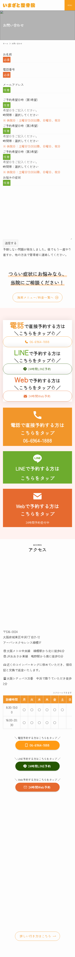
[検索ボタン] (59, 5)
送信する (11, 243)
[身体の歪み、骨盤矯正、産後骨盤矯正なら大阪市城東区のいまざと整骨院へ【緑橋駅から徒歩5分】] (19, 5)
